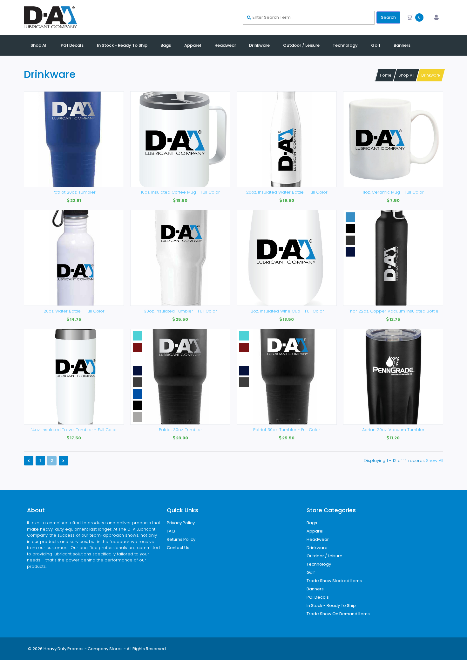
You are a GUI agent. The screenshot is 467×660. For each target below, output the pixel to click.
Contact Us (178, 548)
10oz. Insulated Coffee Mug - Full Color (180, 192)
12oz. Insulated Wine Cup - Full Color (286, 311)
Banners (315, 589)
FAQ (171, 531)
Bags (312, 523)
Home (385, 75)
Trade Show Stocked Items (334, 581)
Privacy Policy (181, 523)
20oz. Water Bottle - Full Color (74, 311)
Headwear (318, 539)
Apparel (315, 531)
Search (388, 17)
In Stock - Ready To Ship (331, 605)
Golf (311, 572)
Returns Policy (181, 539)
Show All (434, 460)
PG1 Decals (318, 597)
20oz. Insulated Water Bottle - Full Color (287, 192)
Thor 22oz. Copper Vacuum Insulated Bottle (393, 311)
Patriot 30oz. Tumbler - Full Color (286, 430)
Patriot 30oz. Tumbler (180, 430)
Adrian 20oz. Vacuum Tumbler (393, 430)
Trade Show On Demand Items (338, 614)
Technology (319, 564)
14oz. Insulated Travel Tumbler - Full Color (74, 430)
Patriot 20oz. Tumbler (74, 192)
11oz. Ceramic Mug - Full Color (393, 192)
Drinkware (430, 75)
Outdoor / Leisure (324, 556)
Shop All (406, 75)
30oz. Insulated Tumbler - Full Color (180, 311)
